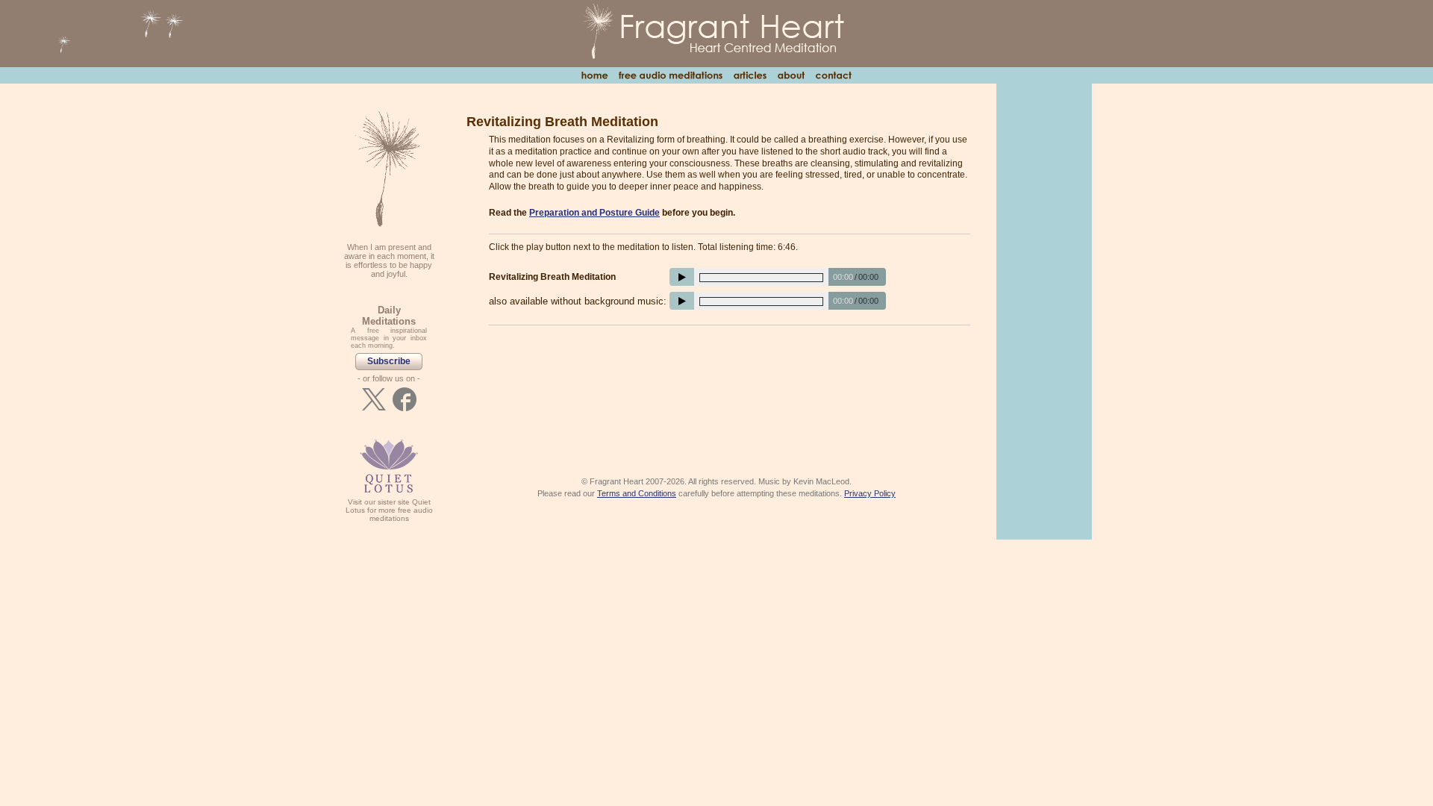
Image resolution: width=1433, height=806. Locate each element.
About (791, 75)
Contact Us (833, 75)
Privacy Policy (870, 493)
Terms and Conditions (636, 493)
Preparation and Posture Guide (594, 212)
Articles (750, 75)
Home (594, 75)
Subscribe (388, 361)
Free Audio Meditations (670, 75)
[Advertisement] (729, 377)
